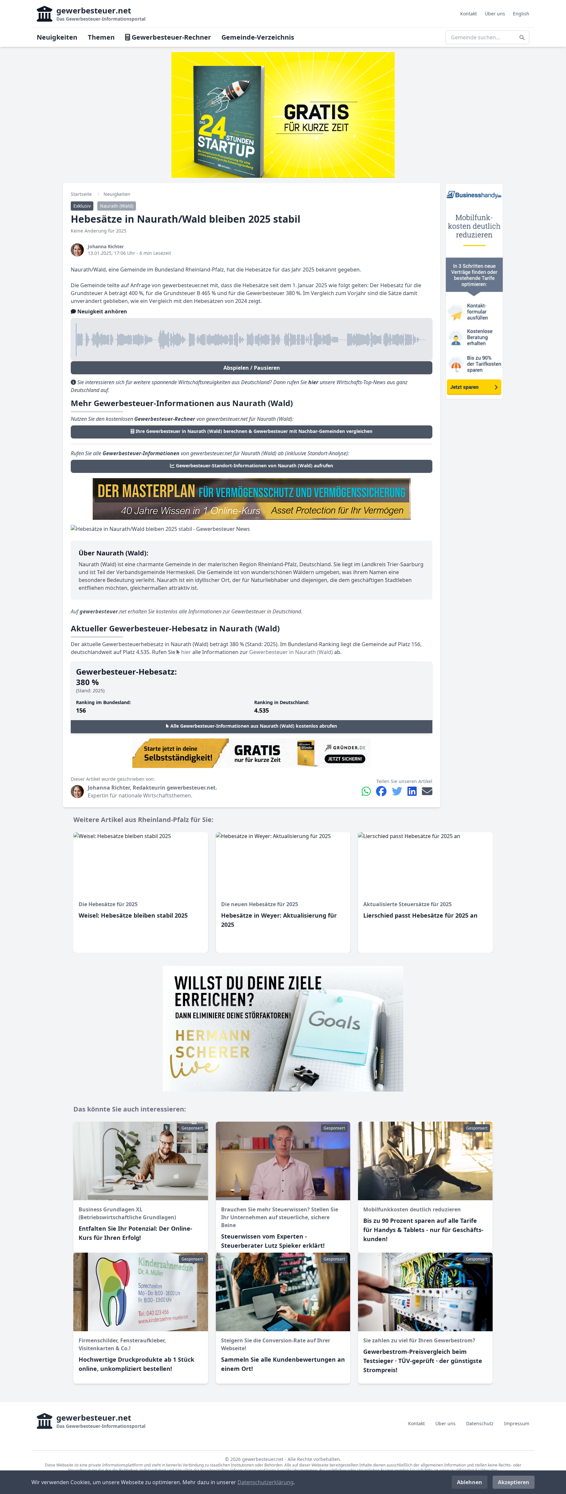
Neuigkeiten (57, 37)
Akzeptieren (513, 1482)
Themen (101, 37)
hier (185, 652)
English (521, 13)
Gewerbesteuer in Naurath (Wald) (291, 652)
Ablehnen (469, 1482)
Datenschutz (480, 1423)
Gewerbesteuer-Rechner (170, 37)
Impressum (516, 1423)
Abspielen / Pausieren (251, 367)
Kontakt (468, 13)
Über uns (495, 13)
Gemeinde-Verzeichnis (257, 37)
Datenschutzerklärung (265, 1482)
